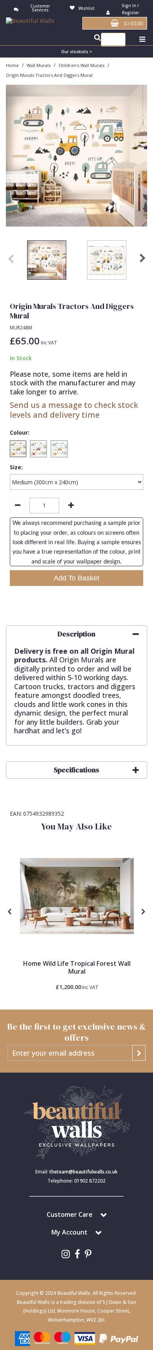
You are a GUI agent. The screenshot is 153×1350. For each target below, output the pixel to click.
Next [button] (142, 262)
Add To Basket (76, 578)
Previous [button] (11, 262)
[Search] (118, 39)
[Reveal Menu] (142, 39)
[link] (65, 1254)
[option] (46, 262)
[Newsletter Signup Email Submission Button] (139, 1053)
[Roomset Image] (77, 896)
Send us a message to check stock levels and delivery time (74, 410)
